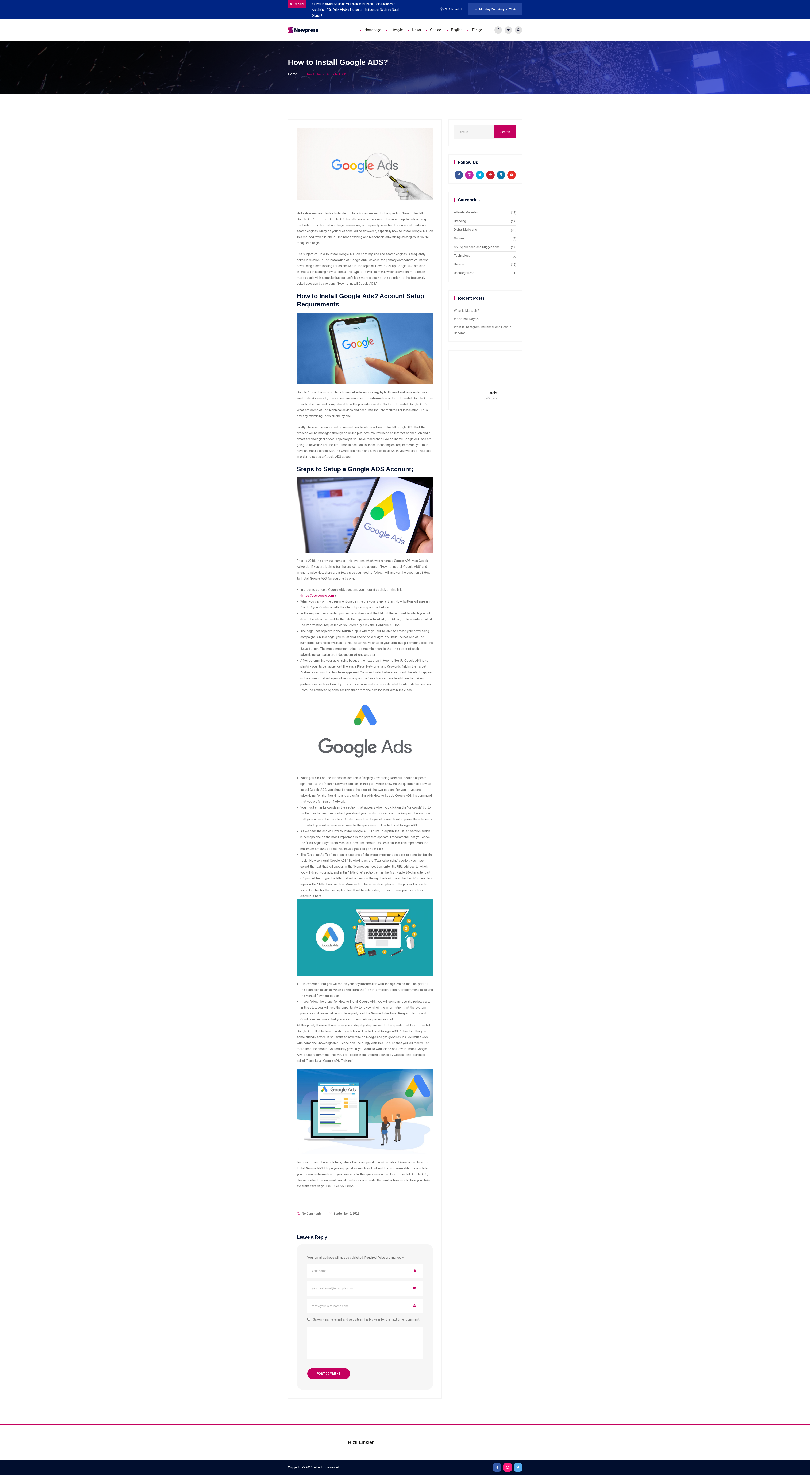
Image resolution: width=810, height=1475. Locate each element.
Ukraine (459, 264)
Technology (462, 255)
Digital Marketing (465, 230)
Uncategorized (464, 273)
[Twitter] (508, 30)
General (459, 238)
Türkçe (477, 30)
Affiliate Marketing (466, 212)
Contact (436, 30)
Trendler (298, 4)
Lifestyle (396, 30)
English (456, 30)
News (416, 30)
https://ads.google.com (317, 595)
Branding (460, 221)
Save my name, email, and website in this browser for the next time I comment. (366, 1319)
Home (292, 74)
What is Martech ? (466, 311)
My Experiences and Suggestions (477, 247)
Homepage (372, 30)
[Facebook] (498, 30)
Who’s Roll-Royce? (467, 319)
